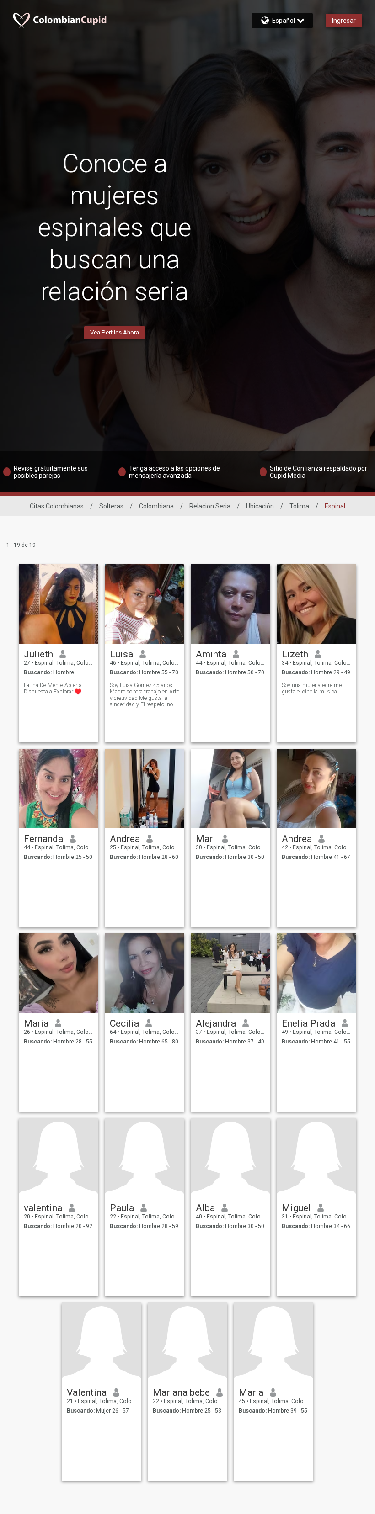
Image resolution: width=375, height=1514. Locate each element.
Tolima (299, 506)
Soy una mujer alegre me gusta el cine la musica (312, 688)
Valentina (87, 1392)
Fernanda (43, 838)
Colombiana (156, 506)
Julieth (38, 654)
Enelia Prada (308, 1023)
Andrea (125, 838)
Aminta (211, 654)
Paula (122, 1207)
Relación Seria (209, 506)
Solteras (111, 506)
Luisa (121, 654)
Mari (205, 838)
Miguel (296, 1207)
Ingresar (344, 20)
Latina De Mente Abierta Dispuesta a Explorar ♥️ (53, 688)
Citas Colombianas (57, 506)
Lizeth (295, 654)
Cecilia (124, 1023)
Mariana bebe (181, 1392)
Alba (205, 1207)
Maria (36, 1023)
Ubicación (260, 506)
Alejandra (216, 1023)
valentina (43, 1207)
